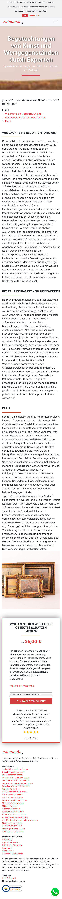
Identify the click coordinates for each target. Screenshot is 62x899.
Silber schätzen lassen (12, 823)
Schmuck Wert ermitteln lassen (16, 780)
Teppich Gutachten (10, 789)
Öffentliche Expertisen (12, 845)
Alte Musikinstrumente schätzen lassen (20, 820)
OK (25, 15)
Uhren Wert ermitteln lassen (15, 792)
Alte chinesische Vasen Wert (15, 817)
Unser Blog (7, 839)
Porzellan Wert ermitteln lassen (16, 786)
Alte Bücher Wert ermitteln (14, 814)
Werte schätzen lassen (12, 794)
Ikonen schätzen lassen (12, 831)
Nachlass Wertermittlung (13, 811)
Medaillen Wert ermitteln (13, 803)
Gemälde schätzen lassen (13, 772)
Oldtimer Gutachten (11, 809)
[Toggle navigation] (56, 22)
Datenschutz (8, 851)
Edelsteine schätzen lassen (14, 800)
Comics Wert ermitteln (12, 826)
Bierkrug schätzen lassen (13, 828)
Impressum (7, 848)
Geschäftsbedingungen (12, 853)
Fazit (8, 121)
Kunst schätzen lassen (12, 775)
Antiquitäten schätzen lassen (15, 769)
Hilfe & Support (9, 878)
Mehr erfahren (34, 15)
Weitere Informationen (22, 685)
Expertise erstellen (10, 842)
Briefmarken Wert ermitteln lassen (17, 783)
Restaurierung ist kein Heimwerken (25, 117)
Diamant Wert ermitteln (12, 797)
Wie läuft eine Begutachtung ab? (24, 113)
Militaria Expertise (10, 806)
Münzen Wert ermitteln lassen (15, 777)
